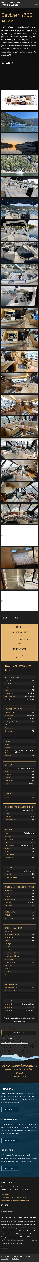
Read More (4, 1248)
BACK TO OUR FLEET (9, 1038)
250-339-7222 (5, 1194)
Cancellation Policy (6, 1211)
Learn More (10, 1110)
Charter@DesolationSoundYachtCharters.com (15, 1201)
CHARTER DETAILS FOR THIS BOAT (14, 1043)
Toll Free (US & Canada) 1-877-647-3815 (13, 1197)
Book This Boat (18, 1033)
